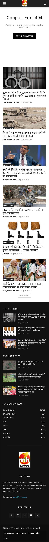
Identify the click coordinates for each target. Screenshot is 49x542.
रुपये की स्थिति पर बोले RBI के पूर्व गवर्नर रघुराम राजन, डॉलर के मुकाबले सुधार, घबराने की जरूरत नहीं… (24, 173)
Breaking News (8, 88)
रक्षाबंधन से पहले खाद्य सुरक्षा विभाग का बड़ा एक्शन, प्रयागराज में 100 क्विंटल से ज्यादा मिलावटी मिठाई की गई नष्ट (31, 389)
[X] (24, 515)
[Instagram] (18, 515)
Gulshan (6, 254)
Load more (23, 295)
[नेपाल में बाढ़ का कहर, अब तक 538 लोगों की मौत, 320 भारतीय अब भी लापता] (24, 118)
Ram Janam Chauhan (11, 102)
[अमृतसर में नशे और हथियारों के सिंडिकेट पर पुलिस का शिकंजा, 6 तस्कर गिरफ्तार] (24, 233)
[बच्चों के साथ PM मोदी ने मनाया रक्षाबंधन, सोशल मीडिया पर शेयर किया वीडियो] (24, 270)
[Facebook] (11, 515)
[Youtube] (30, 515)
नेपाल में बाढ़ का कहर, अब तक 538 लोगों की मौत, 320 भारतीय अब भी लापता (24, 134)
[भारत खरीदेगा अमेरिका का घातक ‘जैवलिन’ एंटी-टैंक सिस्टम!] (24, 196)
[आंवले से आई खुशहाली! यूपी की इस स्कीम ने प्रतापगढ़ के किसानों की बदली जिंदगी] (9, 377)
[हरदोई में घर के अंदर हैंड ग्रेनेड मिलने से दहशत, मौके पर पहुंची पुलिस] (9, 365)
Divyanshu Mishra (10, 180)
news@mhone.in (20, 497)
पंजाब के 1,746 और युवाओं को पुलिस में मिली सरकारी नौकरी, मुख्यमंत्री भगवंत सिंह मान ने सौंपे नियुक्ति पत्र (32, 342)
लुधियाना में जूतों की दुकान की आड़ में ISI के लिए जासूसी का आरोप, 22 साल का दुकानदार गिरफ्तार (24, 95)
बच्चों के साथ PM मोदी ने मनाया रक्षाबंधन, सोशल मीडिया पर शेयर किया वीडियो (23, 285)
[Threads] (37, 515)
